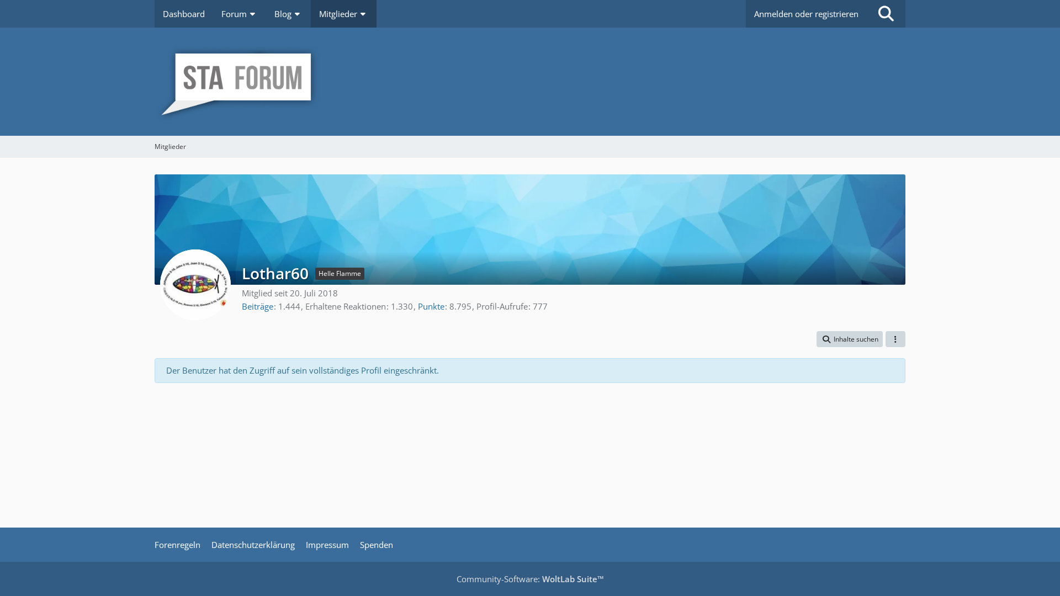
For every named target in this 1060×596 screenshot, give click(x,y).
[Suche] (886, 14)
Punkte (431, 306)
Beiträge (257, 306)
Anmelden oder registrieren (806, 13)
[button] (850, 339)
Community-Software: (530, 578)
